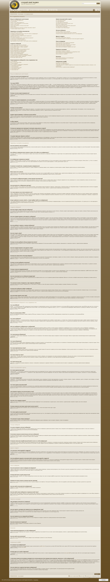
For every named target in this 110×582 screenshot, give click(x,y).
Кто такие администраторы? (61, 20)
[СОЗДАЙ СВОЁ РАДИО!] (15, 3)
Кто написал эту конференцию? (61, 62)
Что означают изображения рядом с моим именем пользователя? (21, 37)
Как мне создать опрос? (14, 48)
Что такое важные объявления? (15, 65)
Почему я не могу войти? (14, 24)
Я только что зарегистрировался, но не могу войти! (19, 23)
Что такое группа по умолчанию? (61, 26)
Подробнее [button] (35, 579)
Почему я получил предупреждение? (16, 53)
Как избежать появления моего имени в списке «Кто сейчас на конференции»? (24, 33)
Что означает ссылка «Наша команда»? (63, 27)
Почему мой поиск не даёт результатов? (63, 43)
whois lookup (77, 559)
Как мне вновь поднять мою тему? (16, 57)
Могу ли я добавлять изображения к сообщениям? (19, 64)
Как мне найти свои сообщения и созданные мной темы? (66, 46)
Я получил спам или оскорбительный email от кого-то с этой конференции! (69, 33)
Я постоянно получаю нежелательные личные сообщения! (66, 32)
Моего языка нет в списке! (15, 36)
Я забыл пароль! (13, 26)
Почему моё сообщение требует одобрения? (18, 56)
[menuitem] (94, 10)
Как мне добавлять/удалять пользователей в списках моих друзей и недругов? (70, 38)
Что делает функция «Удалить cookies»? (17, 28)
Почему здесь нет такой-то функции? (62, 63)
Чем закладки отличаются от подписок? (63, 50)
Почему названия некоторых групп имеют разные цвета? (66, 25)
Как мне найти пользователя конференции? (63, 45)
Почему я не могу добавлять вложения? (17, 52)
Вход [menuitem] (96, 10)
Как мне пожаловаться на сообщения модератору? (19, 54)
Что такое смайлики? (14, 63)
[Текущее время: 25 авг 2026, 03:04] (99, 14)
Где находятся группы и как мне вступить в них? (64, 23)
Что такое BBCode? (13, 61)
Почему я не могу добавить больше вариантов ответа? (20, 49)
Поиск (12, 11)
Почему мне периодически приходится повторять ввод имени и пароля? (23, 27)
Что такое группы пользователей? (62, 22)
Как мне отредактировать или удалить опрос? (18, 50)
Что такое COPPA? (13, 21)
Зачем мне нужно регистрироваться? (16, 20)
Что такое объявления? (14, 66)
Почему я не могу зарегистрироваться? (17, 22)
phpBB (59, 174)
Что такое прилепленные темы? (15, 67)
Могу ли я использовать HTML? (15, 62)
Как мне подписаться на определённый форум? (64, 52)
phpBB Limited (42, 546)
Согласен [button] (103, 579)
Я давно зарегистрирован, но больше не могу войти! (19, 25)
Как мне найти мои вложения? (61, 58)
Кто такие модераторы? (60, 21)
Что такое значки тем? (14, 69)
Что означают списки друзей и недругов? (63, 37)
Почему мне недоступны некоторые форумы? (18, 51)
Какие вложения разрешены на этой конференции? (65, 57)
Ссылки (12, 10)
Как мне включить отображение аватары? (17, 38)
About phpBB (23, 547)
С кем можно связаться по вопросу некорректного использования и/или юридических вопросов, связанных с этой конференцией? (76, 65)
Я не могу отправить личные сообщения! (63, 31)
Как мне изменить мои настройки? (16, 32)
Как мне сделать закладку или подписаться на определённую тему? (68, 51)
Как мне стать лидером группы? (61, 24)
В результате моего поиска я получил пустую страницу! (65, 44)
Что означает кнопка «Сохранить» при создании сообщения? (21, 55)
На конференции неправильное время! (17, 34)
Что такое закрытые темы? (15, 68)
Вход (15, 11)
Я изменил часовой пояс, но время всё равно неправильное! (21, 35)
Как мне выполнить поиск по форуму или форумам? (65, 42)
